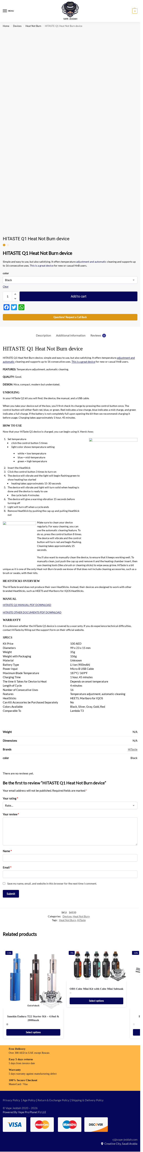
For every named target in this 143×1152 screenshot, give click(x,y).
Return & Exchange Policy (53, 1100)
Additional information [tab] (70, 335)
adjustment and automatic (91, 261)
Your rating (10, 798)
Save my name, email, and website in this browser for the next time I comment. (52, 883)
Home (6, 25)
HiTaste (132, 749)
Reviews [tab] (97, 335)
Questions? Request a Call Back (70, 317)
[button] (134, 11)
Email (7, 867)
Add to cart (78, 296)
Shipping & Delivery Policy (87, 1100)
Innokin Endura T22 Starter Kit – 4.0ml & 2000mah (33, 1018)
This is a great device (41, 265)
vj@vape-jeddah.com (124, 1139)
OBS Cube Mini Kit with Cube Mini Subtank (96, 988)
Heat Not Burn (33, 25)
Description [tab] (43, 335)
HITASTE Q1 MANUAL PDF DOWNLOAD (27, 604)
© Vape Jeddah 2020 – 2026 (20, 1108)
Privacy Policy (11, 1100)
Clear (6, 286)
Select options (33, 1032)
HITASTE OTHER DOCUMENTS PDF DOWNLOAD (32, 612)
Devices (17, 25)
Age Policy (29, 1100)
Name (7, 851)
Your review (11, 814)
